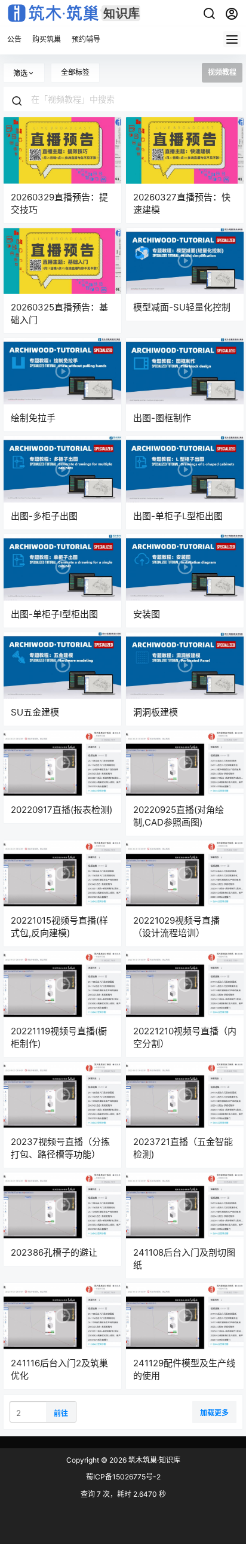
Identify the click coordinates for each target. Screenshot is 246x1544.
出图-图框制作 (162, 418)
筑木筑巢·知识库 (153, 1459)
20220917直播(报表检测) (61, 809)
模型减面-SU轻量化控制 (181, 307)
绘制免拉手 (33, 418)
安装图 (146, 614)
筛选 (20, 73)
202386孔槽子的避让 (54, 1252)
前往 (61, 1413)
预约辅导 (86, 39)
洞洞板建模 (155, 712)
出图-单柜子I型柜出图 (54, 614)
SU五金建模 (35, 712)
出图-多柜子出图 (44, 516)
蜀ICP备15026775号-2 (123, 1476)
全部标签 (75, 72)
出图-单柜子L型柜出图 (178, 516)
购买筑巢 (46, 39)
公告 (14, 39)
